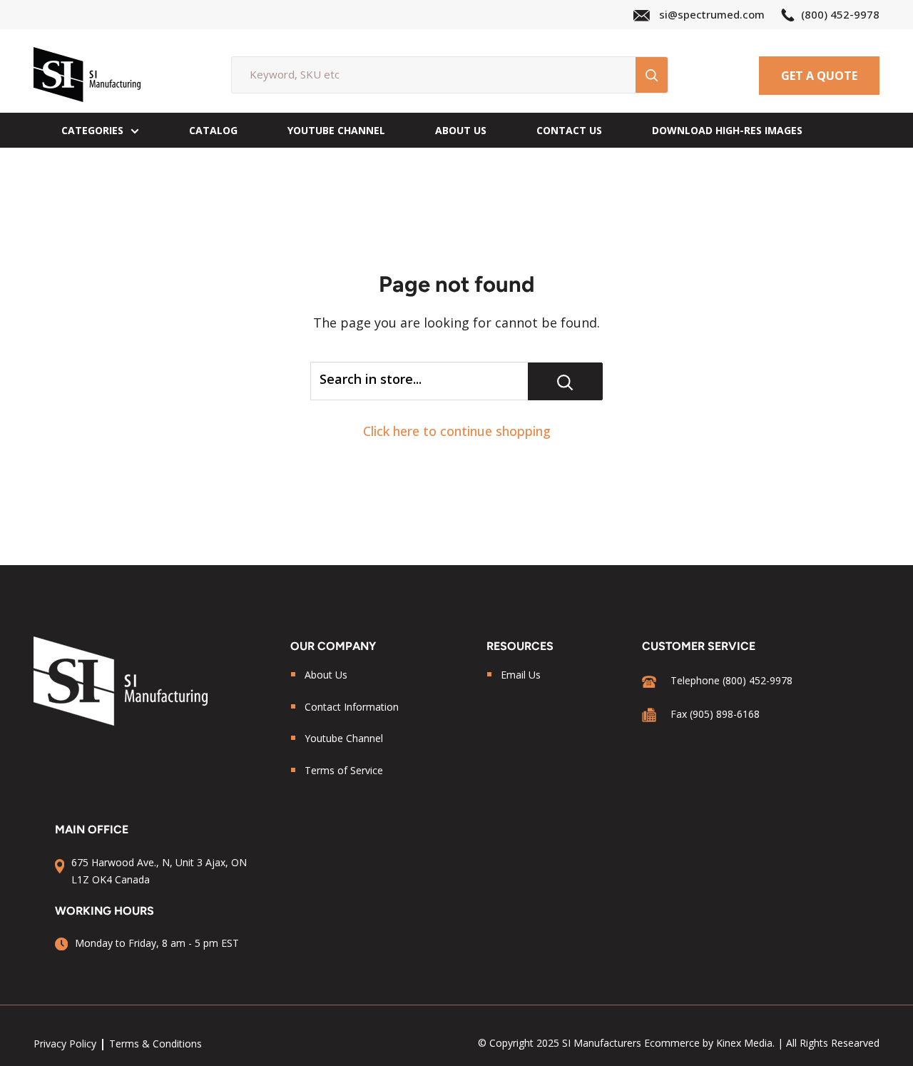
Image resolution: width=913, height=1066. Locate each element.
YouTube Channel (336, 130)
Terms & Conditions (155, 1043)
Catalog (213, 130)
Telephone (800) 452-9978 (731, 680)
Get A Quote (819, 75)
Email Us (521, 674)
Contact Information (352, 707)
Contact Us (569, 130)
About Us (460, 130)
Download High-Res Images (727, 130)
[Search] (652, 75)
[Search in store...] (565, 381)
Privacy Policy (65, 1043)
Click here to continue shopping (457, 431)
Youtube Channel (344, 738)
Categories (92, 130)
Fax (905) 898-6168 (715, 714)
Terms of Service (344, 770)
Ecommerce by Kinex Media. (709, 1043)
